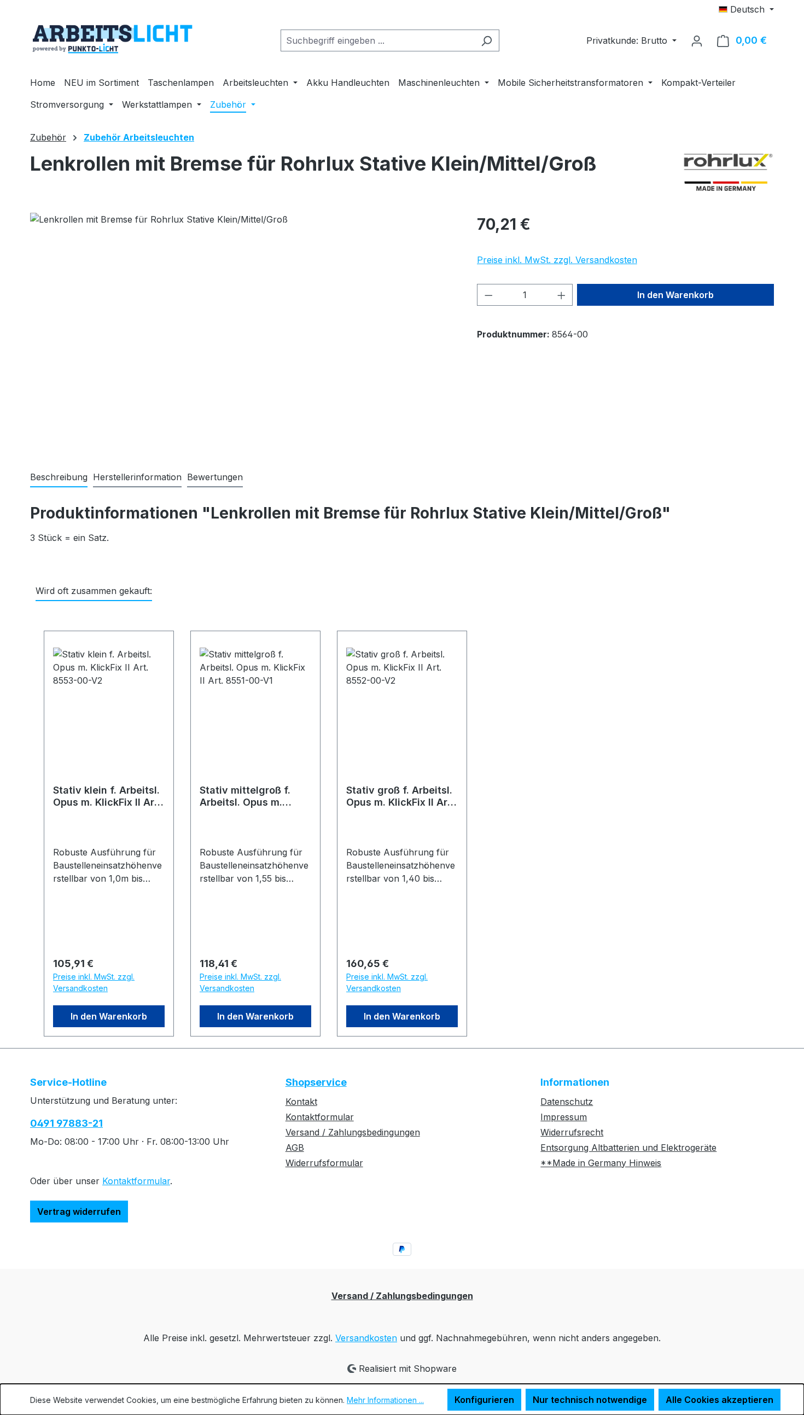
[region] (242, 330)
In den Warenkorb (675, 294)
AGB (295, 1147)
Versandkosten (366, 1337)
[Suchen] (486, 40)
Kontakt (301, 1101)
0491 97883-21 (66, 1123)
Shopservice (316, 1082)
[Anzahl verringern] (488, 295)
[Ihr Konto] (697, 40)
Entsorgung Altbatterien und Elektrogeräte (628, 1147)
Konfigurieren (484, 1399)
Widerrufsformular (324, 1162)
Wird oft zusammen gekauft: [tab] (94, 590)
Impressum (563, 1116)
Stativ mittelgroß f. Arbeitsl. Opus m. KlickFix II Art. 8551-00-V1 (247, 796)
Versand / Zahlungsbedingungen (353, 1132)
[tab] (59, 477)
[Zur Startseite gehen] (112, 38)
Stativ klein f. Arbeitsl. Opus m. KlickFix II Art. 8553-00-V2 (107, 796)
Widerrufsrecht (571, 1132)
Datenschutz (566, 1101)
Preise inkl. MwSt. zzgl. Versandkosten (557, 259)
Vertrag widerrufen (79, 1211)
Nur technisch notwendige (590, 1399)
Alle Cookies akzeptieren (719, 1399)
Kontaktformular (136, 1180)
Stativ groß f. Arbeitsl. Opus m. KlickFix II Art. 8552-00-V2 (400, 796)
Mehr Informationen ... (385, 1400)
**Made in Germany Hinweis (600, 1162)
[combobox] (377, 40)
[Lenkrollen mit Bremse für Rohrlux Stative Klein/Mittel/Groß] (242, 330)
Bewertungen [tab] (215, 476)
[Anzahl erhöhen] (561, 295)
